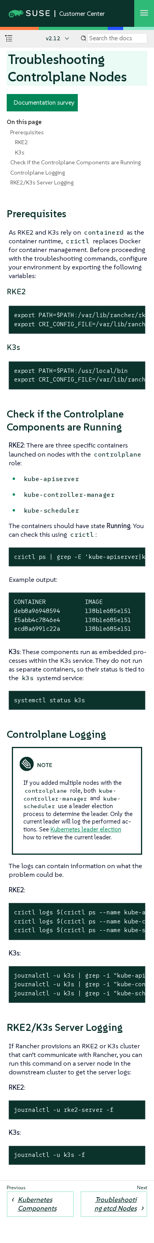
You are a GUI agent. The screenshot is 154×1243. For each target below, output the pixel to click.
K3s (19, 152)
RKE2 (21, 142)
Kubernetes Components (37, 1204)
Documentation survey (44, 102)
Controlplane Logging (37, 172)
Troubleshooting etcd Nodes (115, 1204)
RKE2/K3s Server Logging (41, 182)
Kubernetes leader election (86, 829)
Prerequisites (27, 132)
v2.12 (53, 38)
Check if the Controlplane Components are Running (75, 162)
